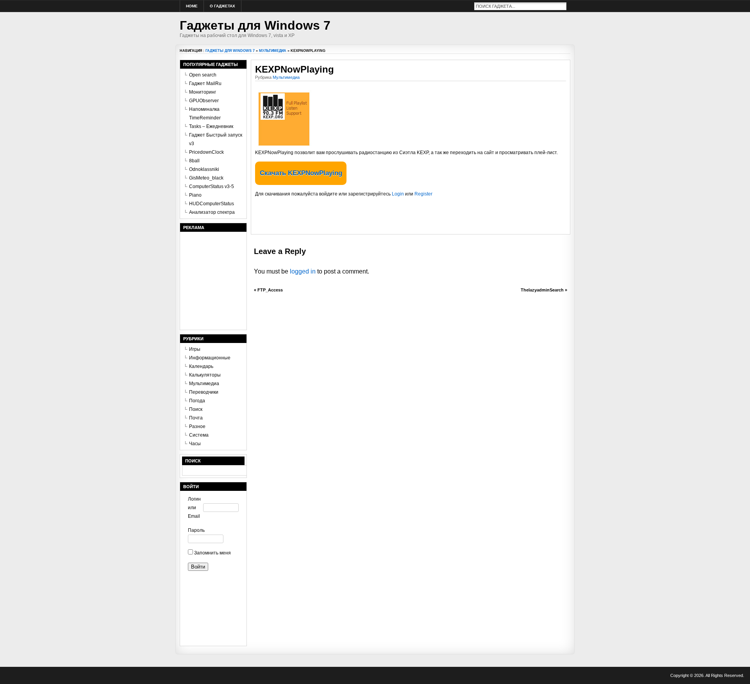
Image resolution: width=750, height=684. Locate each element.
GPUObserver (204, 100)
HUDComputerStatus (211, 203)
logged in (303, 271)
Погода (197, 400)
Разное (197, 426)
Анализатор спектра (212, 212)
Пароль (195, 530)
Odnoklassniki (204, 169)
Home (192, 6)
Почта (196, 418)
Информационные (209, 358)
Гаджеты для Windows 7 (255, 25)
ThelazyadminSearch (542, 290)
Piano (195, 195)
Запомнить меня (212, 553)
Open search (202, 75)
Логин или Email (194, 507)
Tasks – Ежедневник (211, 126)
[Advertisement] (346, 218)
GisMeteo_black (206, 178)
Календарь (201, 366)
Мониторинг (202, 92)
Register (423, 194)
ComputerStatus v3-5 (211, 186)
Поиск (195, 409)
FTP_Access (270, 290)
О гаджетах (222, 6)
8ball (194, 160)
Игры (194, 349)
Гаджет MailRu (205, 83)
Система (199, 435)
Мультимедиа (272, 51)
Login (398, 194)
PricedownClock (206, 152)
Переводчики (203, 392)
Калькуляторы (205, 375)
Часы (195, 443)
